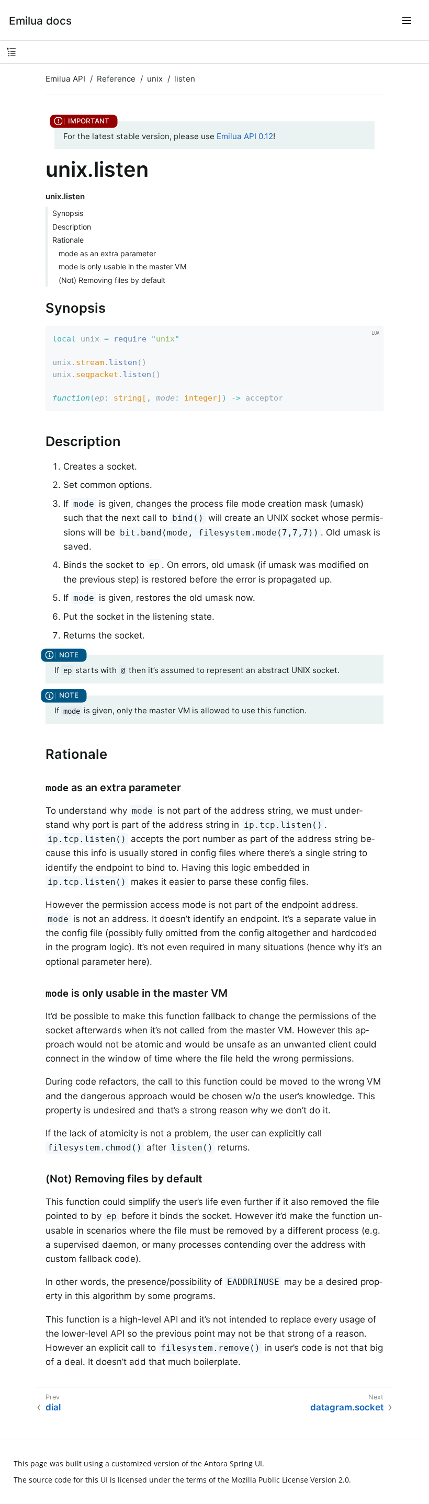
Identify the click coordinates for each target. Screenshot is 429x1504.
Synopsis (67, 213)
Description (71, 226)
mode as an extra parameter (107, 253)
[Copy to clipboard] (372, 400)
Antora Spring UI (233, 1463)
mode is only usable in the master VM (123, 266)
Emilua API (65, 79)
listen (184, 79)
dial (53, 1407)
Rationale (68, 239)
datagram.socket (346, 1407)
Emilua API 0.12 (245, 136)
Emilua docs (40, 20)
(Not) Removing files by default (112, 280)
